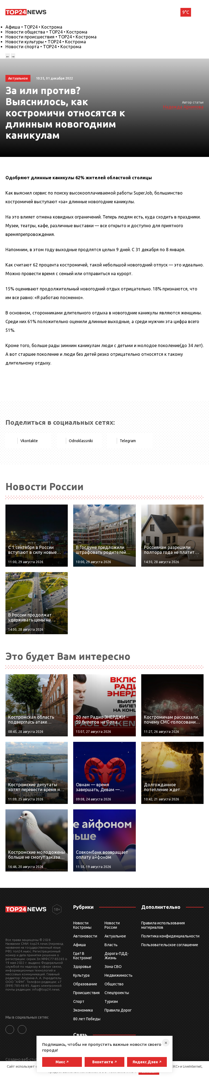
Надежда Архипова (183, 106)
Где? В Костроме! (82, 955)
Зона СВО (113, 966)
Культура (81, 975)
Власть (111, 945)
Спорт (78, 1001)
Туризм (111, 1001)
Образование (85, 984)
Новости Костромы (82, 925)
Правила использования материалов (163, 925)
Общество (114, 984)
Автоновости (85, 936)
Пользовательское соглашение (169, 945)
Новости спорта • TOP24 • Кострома (43, 46)
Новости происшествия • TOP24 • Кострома (51, 36)
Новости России (112, 925)
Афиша (79, 945)
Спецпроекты (116, 993)
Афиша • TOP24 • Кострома (33, 27)
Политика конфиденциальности (170, 936)
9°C (185, 12)
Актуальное (115, 936)
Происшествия (86, 993)
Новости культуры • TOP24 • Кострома (45, 41)
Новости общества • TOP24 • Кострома (46, 31)
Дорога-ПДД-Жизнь (116, 955)
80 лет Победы (86, 1019)
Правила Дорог (118, 1010)
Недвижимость (118, 975)
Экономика (83, 1010)
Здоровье (82, 966)
